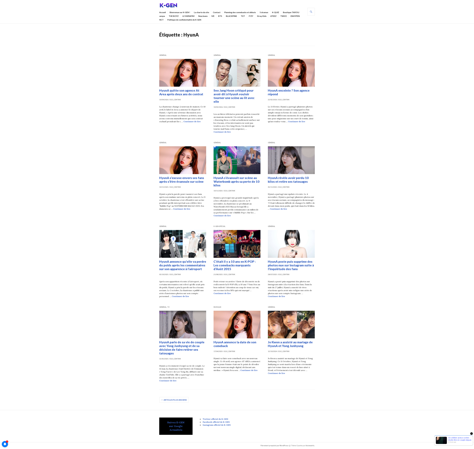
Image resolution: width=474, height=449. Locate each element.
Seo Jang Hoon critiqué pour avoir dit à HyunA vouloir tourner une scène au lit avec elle (234, 96)
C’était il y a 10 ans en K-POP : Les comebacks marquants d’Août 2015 (235, 265)
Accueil (162, 12)
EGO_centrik (175, 100)
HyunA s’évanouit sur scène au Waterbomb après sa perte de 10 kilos (236, 181)
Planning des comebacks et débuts (240, 12)
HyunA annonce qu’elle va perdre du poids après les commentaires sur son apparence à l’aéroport (182, 265)
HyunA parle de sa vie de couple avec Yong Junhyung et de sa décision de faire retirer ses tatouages (181, 347)
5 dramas (264, 12)
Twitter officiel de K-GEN (215, 419)
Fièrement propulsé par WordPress (274, 446)
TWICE (283, 16)
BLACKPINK (231, 16)
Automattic (310, 446)
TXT (243, 16)
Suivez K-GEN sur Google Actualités (176, 426)
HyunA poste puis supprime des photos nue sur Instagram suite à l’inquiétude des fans (291, 265)
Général (163, 55)
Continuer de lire (192, 121)
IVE (212, 16)
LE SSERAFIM (188, 16)
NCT (161, 20)
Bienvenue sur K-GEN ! (180, 12)
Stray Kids (262, 16)
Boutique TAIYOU (291, 12)
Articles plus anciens (175, 400)
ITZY (251, 16)
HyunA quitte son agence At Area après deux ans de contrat (181, 92)
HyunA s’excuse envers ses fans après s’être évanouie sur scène (181, 179)
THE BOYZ (174, 16)
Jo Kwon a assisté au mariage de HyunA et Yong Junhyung (290, 344)
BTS (220, 16)
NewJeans (203, 16)
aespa (162, 16)
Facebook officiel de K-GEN (216, 422)
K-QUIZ (275, 12)
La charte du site (201, 12)
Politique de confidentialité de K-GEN (184, 20)
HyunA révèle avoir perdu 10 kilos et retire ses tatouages (288, 179)
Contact (216, 12)
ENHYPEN (295, 16)
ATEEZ (273, 16)
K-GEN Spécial (219, 226)
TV (168, 307)
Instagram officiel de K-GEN (217, 425)
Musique (217, 307)
